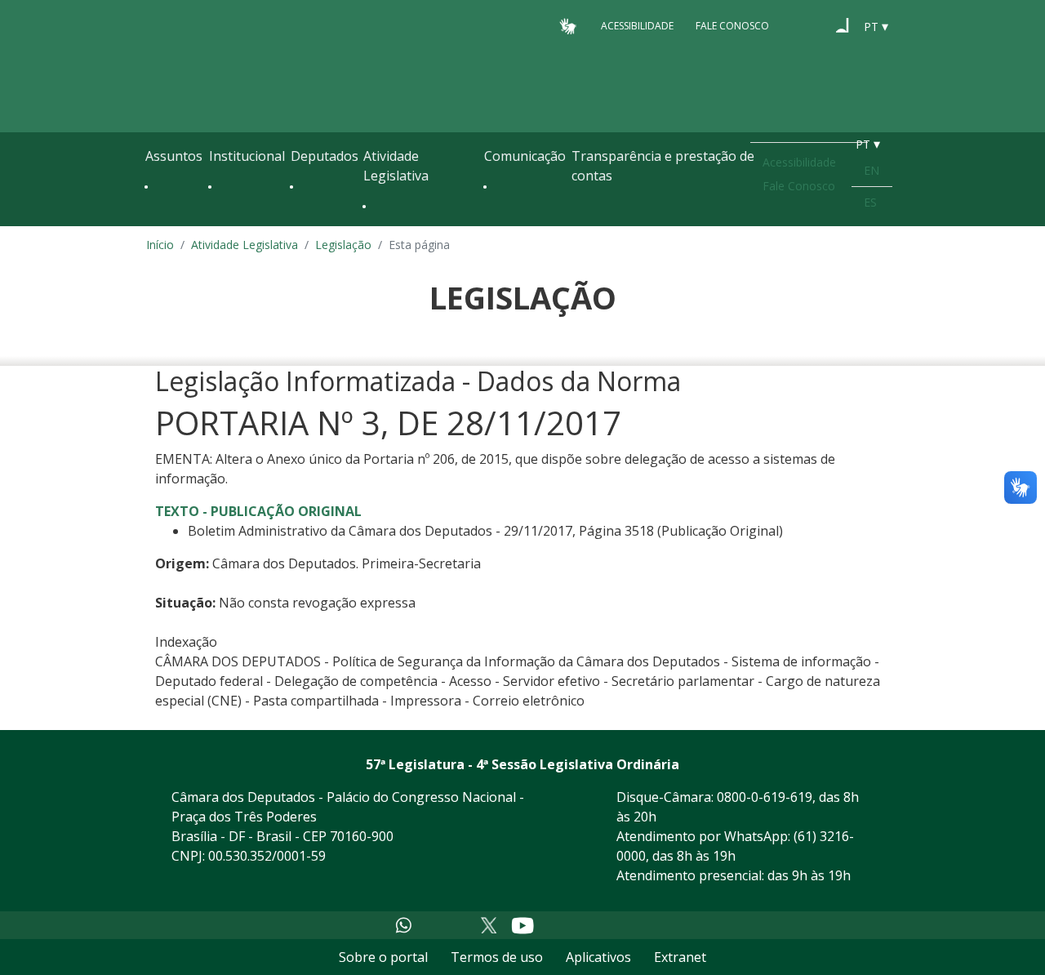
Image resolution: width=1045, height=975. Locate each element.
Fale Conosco (732, 26)
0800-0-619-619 (764, 797)
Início (160, 244)
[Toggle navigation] (153, 222)
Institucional (247, 156)
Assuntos (173, 156)
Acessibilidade (637, 26)
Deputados (324, 156)
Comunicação (525, 156)
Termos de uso (497, 957)
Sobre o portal (383, 957)
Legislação (343, 244)
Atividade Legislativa (396, 166)
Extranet (680, 957)
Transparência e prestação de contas (662, 166)
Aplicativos (598, 957)
